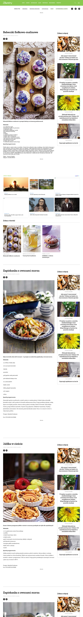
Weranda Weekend (35, 8)
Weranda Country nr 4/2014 (29, 253)
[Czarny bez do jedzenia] (32, 238)
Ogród (28, 2)
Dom (23, 2)
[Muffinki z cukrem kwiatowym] (51, 238)
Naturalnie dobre (68, 53)
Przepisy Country (46, 253)
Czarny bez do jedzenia (29, 256)
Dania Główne (69, 140)
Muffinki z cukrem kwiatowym (47, 256)
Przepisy (59, 2)
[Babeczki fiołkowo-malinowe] (12, 238)
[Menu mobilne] (79, 3)
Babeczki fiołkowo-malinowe (11, 256)
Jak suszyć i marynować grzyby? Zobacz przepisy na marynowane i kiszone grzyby (68, 57)
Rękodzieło (52, 2)
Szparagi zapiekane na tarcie (68, 143)
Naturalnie (34, 2)
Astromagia (45, 8)
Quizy (39, 2)
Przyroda (45, 2)
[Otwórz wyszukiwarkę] (75, 3)
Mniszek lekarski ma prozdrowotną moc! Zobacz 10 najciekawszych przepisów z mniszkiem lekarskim (69, 117)
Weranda (24, 8)
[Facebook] (72, 9)
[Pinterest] (79, 9)
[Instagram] (76, 9)
